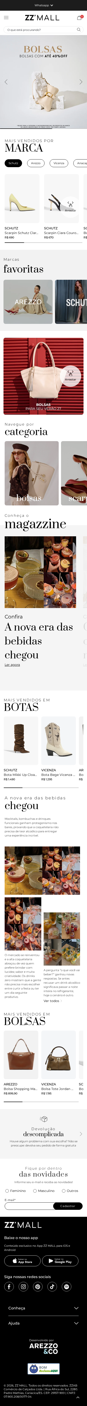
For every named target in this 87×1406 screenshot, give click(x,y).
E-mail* (10, 1199)
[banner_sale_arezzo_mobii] (43, 81)
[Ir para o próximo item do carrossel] (81, 82)
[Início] (42, 17)
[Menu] (6, 17)
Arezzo (36, 163)
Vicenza (59, 163)
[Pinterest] (38, 1287)
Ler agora (12, 665)
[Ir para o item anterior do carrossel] (6, 82)
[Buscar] (79, 29)
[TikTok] (52, 1287)
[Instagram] (23, 1287)
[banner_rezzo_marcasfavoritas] (28, 302)
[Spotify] (66, 1287)
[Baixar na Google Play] (60, 1260)
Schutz (13, 163)
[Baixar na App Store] (22, 1260)
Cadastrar (67, 1206)
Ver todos (51, 1001)
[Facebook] (9, 1287)
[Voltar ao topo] (78, 1397)
